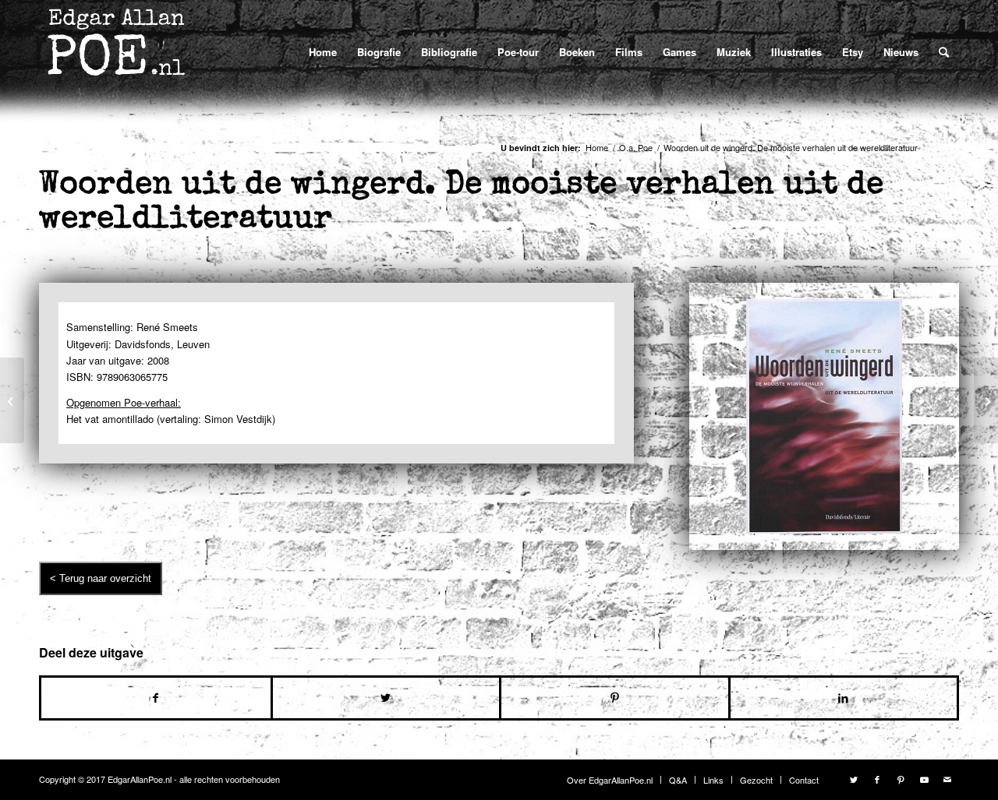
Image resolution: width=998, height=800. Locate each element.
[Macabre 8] (12, 400)
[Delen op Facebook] (156, 698)
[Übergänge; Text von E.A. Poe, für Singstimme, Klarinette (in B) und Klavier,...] (986, 400)
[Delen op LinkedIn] (844, 698)
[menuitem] (323, 52)
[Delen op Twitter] (386, 698)
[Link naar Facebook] (877, 779)
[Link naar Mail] (947, 779)
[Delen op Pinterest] (614, 698)
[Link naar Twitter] (853, 779)
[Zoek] (944, 51)
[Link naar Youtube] (924, 779)
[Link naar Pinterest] (900, 779)
